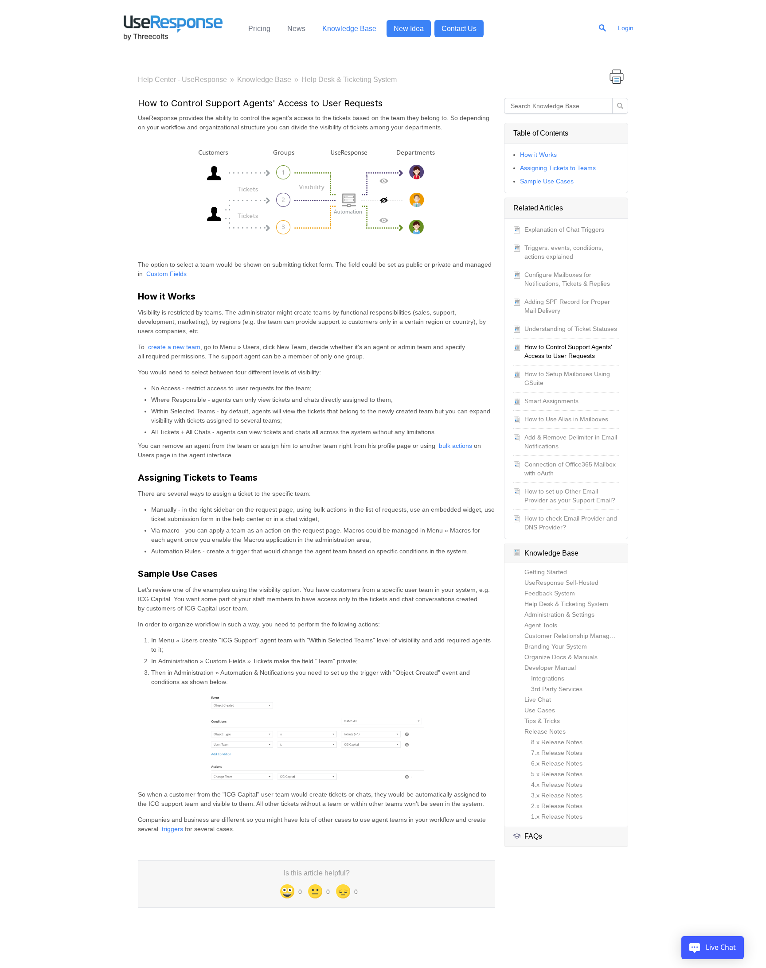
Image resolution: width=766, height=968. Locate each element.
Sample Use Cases (547, 181)
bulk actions (455, 445)
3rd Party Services (556, 688)
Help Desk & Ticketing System (349, 79)
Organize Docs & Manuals (561, 657)
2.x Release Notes (556, 805)
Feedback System (549, 593)
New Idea (409, 28)
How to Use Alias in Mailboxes (566, 419)
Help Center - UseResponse (182, 79)
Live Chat (537, 699)
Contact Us (459, 28)
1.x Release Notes (556, 816)
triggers (172, 828)
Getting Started (545, 571)
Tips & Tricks (542, 720)
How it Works (538, 154)
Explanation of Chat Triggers (564, 229)
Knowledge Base (349, 28)
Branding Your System (555, 646)
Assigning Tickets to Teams (558, 167)
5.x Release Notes (556, 774)
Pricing (259, 28)
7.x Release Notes (556, 752)
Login (625, 27)
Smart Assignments (551, 400)
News (296, 28)
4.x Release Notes (556, 784)
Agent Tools (540, 625)
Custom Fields (166, 273)
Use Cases (539, 710)
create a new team (174, 346)
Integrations (547, 678)
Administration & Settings (559, 614)
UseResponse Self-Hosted (561, 582)
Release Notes (545, 731)
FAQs (533, 836)
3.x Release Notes (556, 795)
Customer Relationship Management (575, 635)
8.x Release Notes (556, 742)
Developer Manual (550, 667)
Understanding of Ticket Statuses (570, 328)
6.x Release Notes (556, 763)
